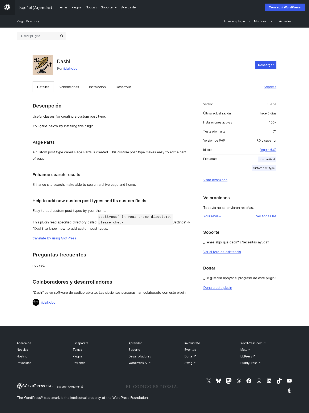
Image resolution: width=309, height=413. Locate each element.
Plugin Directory (28, 21)
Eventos (190, 349)
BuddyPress (250, 363)
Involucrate (192, 343)
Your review (212, 216)
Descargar (266, 65)
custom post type (264, 168)
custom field (267, 159)
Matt (245, 349)
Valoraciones (69, 87)
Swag (190, 363)
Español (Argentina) (70, 386)
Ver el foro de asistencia (222, 252)
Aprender (135, 343)
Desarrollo (123, 87)
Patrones (79, 363)
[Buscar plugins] (61, 36)
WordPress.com (253, 343)
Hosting (22, 356)
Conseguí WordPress (285, 7)
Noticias (22, 349)
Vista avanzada (215, 180)
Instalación (97, 87)
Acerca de (24, 343)
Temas (77, 349)
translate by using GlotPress (54, 238)
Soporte (270, 87)
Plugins (78, 356)
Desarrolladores (140, 356)
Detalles (43, 87)
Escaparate (80, 343)
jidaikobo (70, 68)
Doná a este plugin (217, 288)
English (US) (268, 149)
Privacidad (24, 363)
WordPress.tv (140, 363)
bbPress (248, 356)
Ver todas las (266, 216)
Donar (191, 356)
